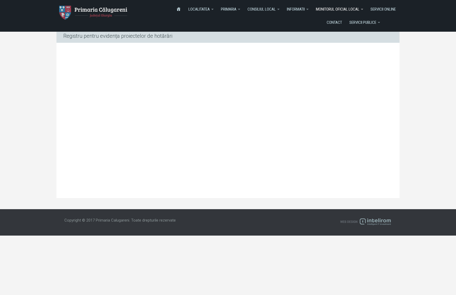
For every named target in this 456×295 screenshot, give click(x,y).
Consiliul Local (262, 9)
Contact (334, 22)
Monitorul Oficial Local (337, 9)
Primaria (228, 9)
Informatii (296, 9)
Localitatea (199, 9)
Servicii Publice (362, 22)
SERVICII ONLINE (383, 9)
